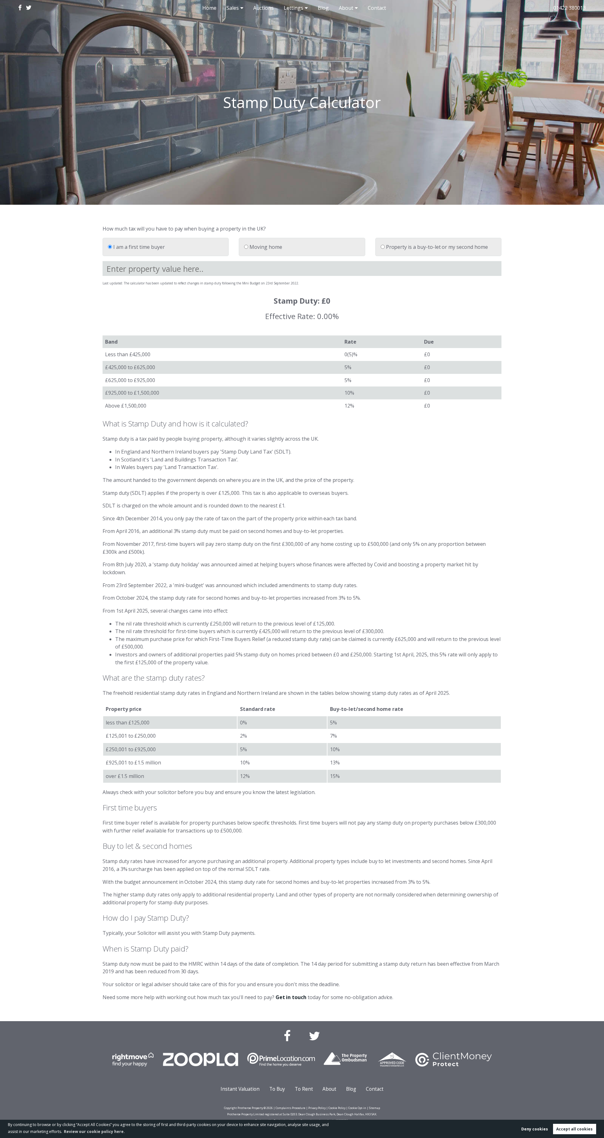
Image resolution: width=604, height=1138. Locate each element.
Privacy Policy (317, 1108)
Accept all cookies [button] (574, 1129)
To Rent (304, 1089)
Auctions (263, 7)
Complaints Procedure (290, 1108)
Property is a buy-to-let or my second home (436, 246)
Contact (377, 7)
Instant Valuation (240, 1089)
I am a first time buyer (138, 246)
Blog (323, 7)
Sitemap (374, 1108)
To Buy (277, 1089)
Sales (232, 7)
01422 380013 (569, 7)
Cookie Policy (336, 1108)
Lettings (293, 7)
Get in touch (291, 997)
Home (209, 7)
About (346, 7)
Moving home (265, 246)
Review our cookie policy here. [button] (94, 1131)
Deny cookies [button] (534, 1129)
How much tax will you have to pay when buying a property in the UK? (184, 228)
